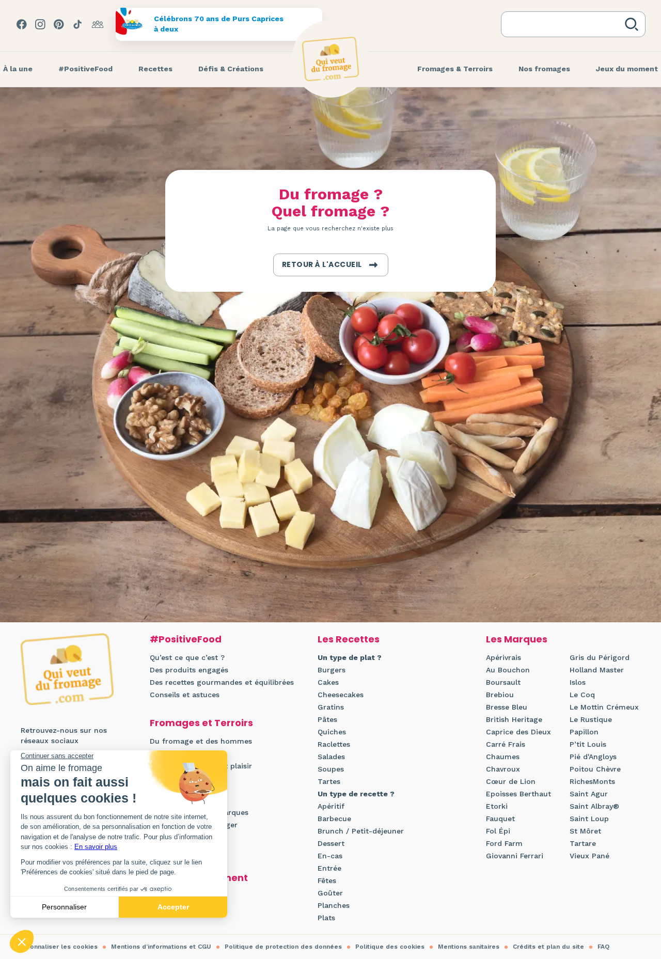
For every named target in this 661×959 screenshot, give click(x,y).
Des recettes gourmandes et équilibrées (222, 682)
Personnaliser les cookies (56, 946)
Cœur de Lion (511, 781)
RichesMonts (592, 781)
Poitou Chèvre (595, 769)
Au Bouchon (508, 670)
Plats (326, 918)
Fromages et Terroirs (201, 722)
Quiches (332, 732)
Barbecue (334, 818)
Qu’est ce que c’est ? (187, 657)
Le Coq (582, 694)
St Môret (585, 831)
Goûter (330, 893)
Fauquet (500, 818)
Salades (331, 756)
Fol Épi (498, 831)
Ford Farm (504, 843)
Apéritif (331, 806)
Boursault (503, 682)
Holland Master (597, 670)
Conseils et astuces (184, 694)
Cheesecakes (341, 694)
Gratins (331, 707)
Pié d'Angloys (593, 756)
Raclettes (334, 744)
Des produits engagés (189, 670)
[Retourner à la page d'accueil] (330, 59)
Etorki (497, 806)
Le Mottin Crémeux (604, 707)
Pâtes (327, 719)
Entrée (329, 868)
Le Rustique (591, 719)
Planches (334, 905)
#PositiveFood (186, 639)
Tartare (583, 843)
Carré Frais (505, 744)
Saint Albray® (594, 806)
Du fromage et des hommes (201, 741)
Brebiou (500, 694)
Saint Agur (589, 794)
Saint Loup (589, 818)
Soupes (331, 769)
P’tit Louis (588, 744)
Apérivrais (503, 657)
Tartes (329, 781)
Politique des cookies (389, 946)
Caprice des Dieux (518, 732)
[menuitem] (85, 69)
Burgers (331, 670)
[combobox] (565, 24)
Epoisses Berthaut (518, 794)
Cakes (328, 682)
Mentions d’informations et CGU (161, 946)
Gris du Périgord (599, 657)
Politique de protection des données (283, 946)
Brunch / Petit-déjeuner (361, 831)
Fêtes (327, 880)
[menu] (85, 69)
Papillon (584, 732)
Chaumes (503, 756)
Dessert (331, 843)
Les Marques (516, 639)
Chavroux (503, 769)
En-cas (330, 856)
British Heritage (514, 719)
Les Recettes (349, 639)
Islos (578, 682)
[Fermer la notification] (638, 864)
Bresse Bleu (506, 707)
